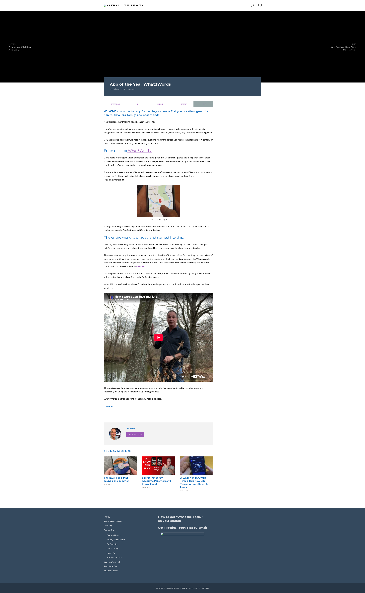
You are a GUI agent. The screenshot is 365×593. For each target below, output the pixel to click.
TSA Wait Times (239, 6)
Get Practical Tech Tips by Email (182, 527)
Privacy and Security (116, 539)
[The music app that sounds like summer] (120, 465)
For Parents (112, 544)
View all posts (135, 434)
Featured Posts (113, 535)
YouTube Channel (196, 6)
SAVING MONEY (114, 557)
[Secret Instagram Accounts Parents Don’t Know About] (158, 465)
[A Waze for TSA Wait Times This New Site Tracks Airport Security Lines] (196, 465)
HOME (107, 517)
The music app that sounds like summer (116, 479)
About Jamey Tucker (113, 521)
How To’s (111, 553)
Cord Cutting (112, 548)
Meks (184, 588)
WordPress (204, 588)
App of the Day (218, 6)
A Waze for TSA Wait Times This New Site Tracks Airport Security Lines (194, 482)
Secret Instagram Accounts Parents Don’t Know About (156, 481)
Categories (175, 6)
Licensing (159, 6)
